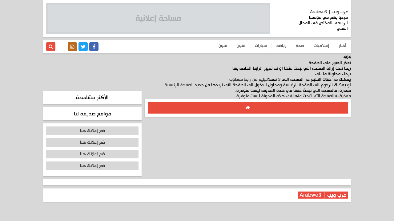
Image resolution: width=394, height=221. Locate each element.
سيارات (261, 45)
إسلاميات (321, 45)
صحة (300, 45)
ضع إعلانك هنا (92, 130)
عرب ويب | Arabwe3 (329, 12)
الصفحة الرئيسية (179, 85)
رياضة (281, 45)
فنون (241, 45)
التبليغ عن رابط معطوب (248, 79)
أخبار (342, 45)
